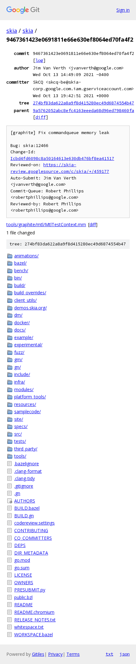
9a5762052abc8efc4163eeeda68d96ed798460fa (83, 110)
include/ (22, 374)
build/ (19, 285)
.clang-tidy (24, 478)
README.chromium (34, 612)
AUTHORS (24, 501)
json (125, 654)
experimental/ (28, 345)
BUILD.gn (24, 516)
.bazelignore (26, 464)
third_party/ (25, 449)
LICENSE (23, 575)
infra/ (19, 382)
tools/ (20, 456)
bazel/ (20, 263)
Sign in (123, 10)
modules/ (24, 389)
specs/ (21, 426)
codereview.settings (34, 523)
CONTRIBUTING (31, 530)
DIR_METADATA (31, 553)
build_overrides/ (30, 293)
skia (11, 30)
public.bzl (23, 597)
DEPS (20, 545)
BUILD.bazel (27, 508)
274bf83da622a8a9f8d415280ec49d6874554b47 (83, 103)
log (39, 60)
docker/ (22, 323)
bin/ (18, 278)
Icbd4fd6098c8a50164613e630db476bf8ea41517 (62, 158)
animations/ (26, 256)
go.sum (21, 568)
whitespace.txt (29, 627)
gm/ (18, 359)
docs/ (20, 330)
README (23, 605)
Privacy (55, 654)
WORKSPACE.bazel (33, 635)
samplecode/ (27, 411)
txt (109, 654)
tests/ (20, 441)
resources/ (25, 404)
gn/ (17, 367)
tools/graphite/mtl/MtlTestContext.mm (46, 224)
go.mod (22, 560)
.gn (17, 493)
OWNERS (23, 582)
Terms (73, 654)
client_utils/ (25, 300)
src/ (18, 434)
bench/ (21, 270)
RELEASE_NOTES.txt (35, 620)
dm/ (18, 315)
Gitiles (38, 654)
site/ (18, 419)
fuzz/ (19, 352)
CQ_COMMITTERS (33, 538)
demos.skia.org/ (30, 308)
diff (40, 117)
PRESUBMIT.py (29, 590)
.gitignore (23, 486)
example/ (23, 337)
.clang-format (28, 471)
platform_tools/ (30, 397)
